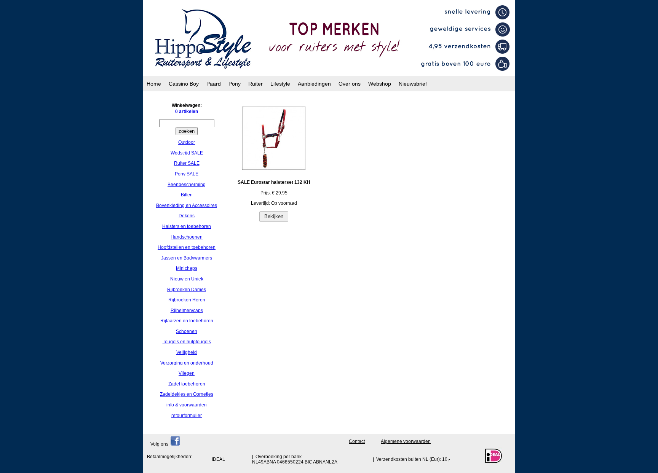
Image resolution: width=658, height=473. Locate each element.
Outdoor (186, 142)
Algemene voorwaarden (406, 441)
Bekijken (273, 216)
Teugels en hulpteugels (187, 341)
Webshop (379, 84)
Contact (357, 441)
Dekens (187, 215)
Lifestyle (280, 84)
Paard (213, 84)
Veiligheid (186, 352)
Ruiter (255, 84)
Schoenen (186, 331)
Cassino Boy (184, 84)
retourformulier (186, 415)
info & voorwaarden (186, 405)
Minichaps (186, 268)
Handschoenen (187, 237)
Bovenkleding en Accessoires (186, 205)
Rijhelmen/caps (187, 310)
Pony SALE (186, 174)
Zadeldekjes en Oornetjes (186, 394)
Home (154, 84)
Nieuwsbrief (413, 84)
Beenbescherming (187, 184)
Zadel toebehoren (186, 384)
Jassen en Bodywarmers (186, 258)
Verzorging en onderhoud (186, 363)
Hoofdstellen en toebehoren (187, 247)
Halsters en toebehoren (186, 226)
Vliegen (187, 373)
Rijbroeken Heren (186, 300)
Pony (234, 84)
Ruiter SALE (187, 163)
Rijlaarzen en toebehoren (186, 320)
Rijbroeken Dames (186, 289)
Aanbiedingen (314, 84)
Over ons (350, 84)
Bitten (187, 194)
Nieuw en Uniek (186, 279)
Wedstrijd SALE (187, 153)
